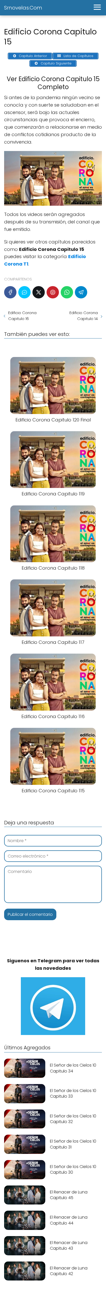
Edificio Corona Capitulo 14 (83, 315)
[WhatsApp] (67, 292)
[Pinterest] (53, 292)
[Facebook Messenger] (24, 292)
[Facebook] (10, 292)
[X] (38, 292)
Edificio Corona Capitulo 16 (22, 315)
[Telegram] (81, 292)
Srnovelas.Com (23, 7)
